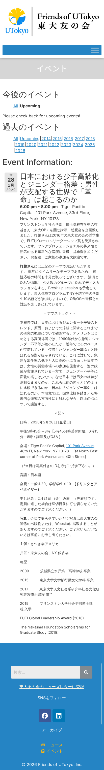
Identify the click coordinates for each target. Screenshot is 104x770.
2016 (68, 138)
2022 (54, 144)
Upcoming (30, 138)
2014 (46, 138)
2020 (31, 144)
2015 (57, 138)
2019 (19, 144)
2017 (79, 138)
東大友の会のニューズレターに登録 (51, 686)
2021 (42, 144)
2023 (66, 144)
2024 (78, 144)
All (15, 105)
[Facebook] (45, 715)
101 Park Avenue (80, 446)
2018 (90, 138)
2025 (90, 144)
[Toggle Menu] (95, 50)
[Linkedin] (59, 715)
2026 (20, 150)
